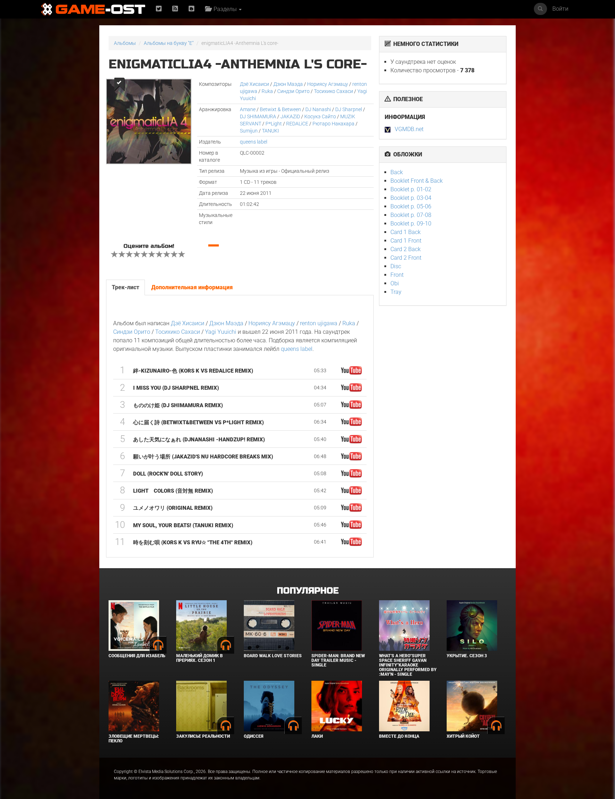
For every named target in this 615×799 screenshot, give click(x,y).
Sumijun (249, 131)
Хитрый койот (463, 736)
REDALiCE (297, 123)
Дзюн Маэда (288, 84)
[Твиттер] (159, 9)
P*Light (274, 123)
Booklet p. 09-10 (410, 223)
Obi (394, 283)
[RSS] (175, 9)
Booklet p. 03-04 (410, 197)
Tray (395, 292)
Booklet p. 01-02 (410, 189)
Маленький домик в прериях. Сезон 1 (199, 658)
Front (397, 274)
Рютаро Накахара (333, 123)
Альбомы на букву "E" (169, 43)
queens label (253, 142)
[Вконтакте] (191, 9)
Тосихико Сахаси (333, 91)
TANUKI (270, 131)
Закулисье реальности (203, 736)
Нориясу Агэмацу (327, 84)
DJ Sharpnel (348, 109)
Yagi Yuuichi (220, 331)
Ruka (267, 91)
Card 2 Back (405, 249)
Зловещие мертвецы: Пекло (134, 738)
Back (396, 172)
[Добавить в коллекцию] (118, 84)
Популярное (307, 591)
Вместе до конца (399, 736)
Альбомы (125, 43)
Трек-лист (125, 287)
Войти (560, 8)
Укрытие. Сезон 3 (467, 655)
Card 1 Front (405, 240)
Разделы (224, 9)
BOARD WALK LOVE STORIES (273, 655)
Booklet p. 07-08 (410, 215)
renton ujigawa (318, 323)
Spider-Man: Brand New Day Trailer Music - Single (338, 660)
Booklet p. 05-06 (410, 206)
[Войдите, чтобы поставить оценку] (114, 255)
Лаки (317, 736)
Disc (395, 266)
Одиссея (253, 736)
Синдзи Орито (293, 91)
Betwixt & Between (280, 109)
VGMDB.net (409, 129)
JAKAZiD (290, 116)
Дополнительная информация (192, 287)
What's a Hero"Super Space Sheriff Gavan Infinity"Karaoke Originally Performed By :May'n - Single (408, 665)
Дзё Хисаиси (254, 84)
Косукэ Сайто (320, 116)
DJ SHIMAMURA (258, 116)
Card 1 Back (405, 232)
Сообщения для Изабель (137, 655)
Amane (248, 109)
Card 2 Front (405, 257)
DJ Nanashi (318, 109)
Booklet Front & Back (416, 180)
